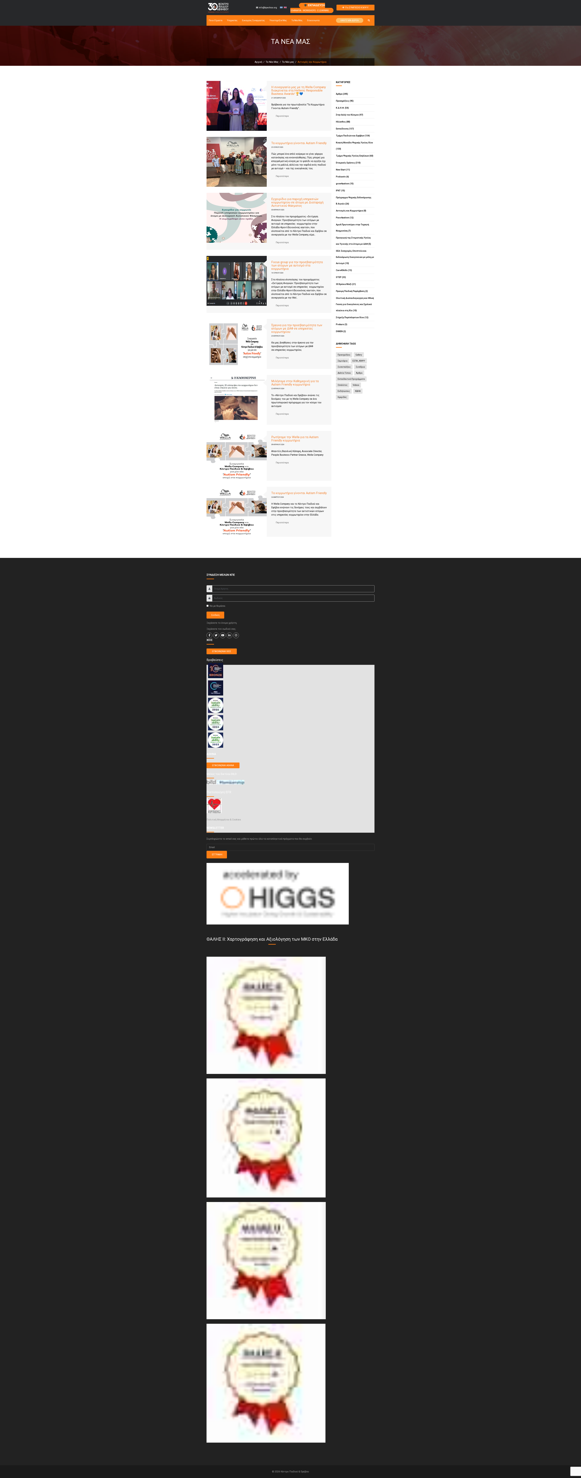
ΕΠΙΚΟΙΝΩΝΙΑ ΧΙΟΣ (221, 651)
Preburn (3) (341, 324)
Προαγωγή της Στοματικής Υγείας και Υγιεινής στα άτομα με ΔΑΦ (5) (353, 241)
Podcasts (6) (342, 176)
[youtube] (223, 635)
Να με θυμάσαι (217, 605)
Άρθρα (359, 373)
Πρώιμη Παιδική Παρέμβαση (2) (352, 291)
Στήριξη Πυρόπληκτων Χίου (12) (352, 317)
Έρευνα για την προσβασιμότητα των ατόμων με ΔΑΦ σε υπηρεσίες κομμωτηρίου (296, 328)
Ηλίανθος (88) (343, 122)
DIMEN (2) (341, 331)
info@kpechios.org (268, 7)
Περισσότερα (282, 116)
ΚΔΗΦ (358, 391)
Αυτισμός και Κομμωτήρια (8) (351, 210)
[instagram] (236, 635)
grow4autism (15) (345, 183)
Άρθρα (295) (342, 94)
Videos (356, 385)
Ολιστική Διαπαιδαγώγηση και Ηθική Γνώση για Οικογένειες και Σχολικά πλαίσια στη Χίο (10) (355, 304)
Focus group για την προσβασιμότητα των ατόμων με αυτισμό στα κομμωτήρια (297, 265)
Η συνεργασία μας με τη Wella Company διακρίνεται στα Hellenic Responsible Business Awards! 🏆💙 (298, 90)
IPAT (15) (340, 190)
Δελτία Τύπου (344, 373)
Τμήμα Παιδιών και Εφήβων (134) (353, 135)
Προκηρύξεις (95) (345, 101)
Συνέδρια (360, 367)
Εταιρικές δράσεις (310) (348, 163)
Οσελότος (343, 385)
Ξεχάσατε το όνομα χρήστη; (222, 622)
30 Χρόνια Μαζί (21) (346, 284)
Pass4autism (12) (345, 217)
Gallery (359, 355)
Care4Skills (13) (344, 270)
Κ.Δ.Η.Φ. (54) (342, 108)
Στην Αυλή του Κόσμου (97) (349, 115)
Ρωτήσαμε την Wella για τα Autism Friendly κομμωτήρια (294, 438)
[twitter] (216, 635)
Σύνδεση (215, 615)
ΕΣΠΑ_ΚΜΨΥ (359, 361)
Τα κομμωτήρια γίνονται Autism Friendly (299, 143)
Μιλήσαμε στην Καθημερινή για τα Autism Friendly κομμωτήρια (295, 382)
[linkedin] (229, 635)
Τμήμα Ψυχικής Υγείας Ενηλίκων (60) (354, 156)
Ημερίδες (342, 397)
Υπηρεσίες (232, 20)
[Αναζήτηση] (369, 20)
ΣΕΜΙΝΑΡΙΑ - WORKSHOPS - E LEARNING (309, 7)
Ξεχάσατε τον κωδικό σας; (221, 628)
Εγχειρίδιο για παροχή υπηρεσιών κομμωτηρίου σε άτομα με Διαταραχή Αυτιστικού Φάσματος (297, 202)
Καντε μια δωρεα (350, 20)
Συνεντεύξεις (344, 367)
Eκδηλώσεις (344, 391)
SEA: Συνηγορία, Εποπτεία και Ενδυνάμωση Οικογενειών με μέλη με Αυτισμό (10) (355, 257)
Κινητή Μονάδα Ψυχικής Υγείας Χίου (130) (354, 145)
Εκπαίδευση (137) (345, 128)
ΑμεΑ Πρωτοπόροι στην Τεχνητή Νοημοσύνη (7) (352, 227)
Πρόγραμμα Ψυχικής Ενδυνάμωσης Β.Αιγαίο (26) (353, 200)
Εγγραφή (216, 854)
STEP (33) (341, 277)
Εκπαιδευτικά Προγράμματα (351, 379)
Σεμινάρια (342, 361)
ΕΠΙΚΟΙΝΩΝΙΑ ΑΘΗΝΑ (223, 765)
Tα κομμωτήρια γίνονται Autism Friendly (299, 493)
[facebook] (209, 635)
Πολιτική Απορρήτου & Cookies (224, 819)
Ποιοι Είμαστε (215, 20)
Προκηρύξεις (344, 355)
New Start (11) (343, 169)
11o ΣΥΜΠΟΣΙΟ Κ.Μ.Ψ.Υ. (356, 7)
